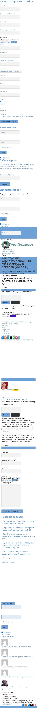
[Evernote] (14, 337)
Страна (3, 68)
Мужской (3, 104)
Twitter (3, 328)
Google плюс (5, 330)
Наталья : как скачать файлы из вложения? (17, 657)
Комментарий (6, 483)
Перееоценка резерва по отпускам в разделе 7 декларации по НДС (18, 528)
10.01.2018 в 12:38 (7, 397)
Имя (2, 44)
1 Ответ (24, 314)
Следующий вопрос (8, 562)
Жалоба (4, 288)
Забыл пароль (6, 147)
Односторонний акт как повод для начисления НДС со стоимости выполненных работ (18, 545)
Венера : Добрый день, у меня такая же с (16, 647)
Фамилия (3, 52)
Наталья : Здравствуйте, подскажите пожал (17, 677)
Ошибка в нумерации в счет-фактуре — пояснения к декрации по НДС (18, 536)
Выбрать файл (5, 42)
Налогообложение (7, 250)
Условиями (29, 116)
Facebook (4, 326)
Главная (4, 271)
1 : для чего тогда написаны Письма (14, 667)
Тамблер (4, 331)
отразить (4, 324)
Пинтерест (6, 333)
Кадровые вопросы (7, 252)
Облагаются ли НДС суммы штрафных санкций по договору (16, 552)
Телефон (3, 91)
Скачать (4, 476)
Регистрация (4, 226)
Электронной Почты (7, 14)
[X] (11, 337)
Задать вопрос (8, 603)
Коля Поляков (12, 314)
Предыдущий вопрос (9, 558)
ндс (30, 322)
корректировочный (21, 322)
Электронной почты (8, 335)
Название (5, 452)
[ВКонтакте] (2, 337)
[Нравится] (2, 392)
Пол (1, 99)
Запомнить (5, 158)
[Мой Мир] (8, 337)
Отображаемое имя (7, 60)
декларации (6, 322)
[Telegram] (19, 337)
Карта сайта (5, 705)
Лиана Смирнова (7, 390)
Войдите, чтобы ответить (18, 399)
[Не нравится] (2, 393)
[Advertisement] (18, 359)
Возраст (3, 83)
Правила (3, 114)
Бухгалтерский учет (8, 254)
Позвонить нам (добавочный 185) (12, 230)
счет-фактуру (13, 324)
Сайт (3, 468)
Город (2, 75)
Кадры (10, 271)
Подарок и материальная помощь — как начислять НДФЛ (17, 522)
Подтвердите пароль (7, 30)
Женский (3, 110)
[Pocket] (16, 337)
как (13, 322)
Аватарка (3, 38)
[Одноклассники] (5, 337)
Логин (2, 6)
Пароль (3, 22)
